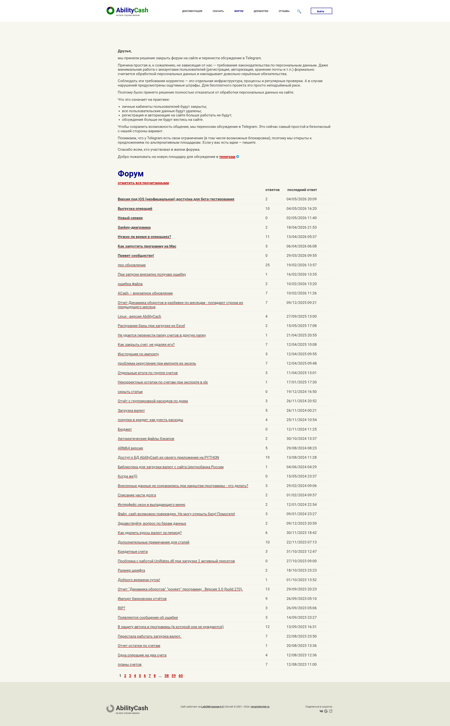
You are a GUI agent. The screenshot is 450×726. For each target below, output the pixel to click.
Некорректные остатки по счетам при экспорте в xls (163, 382)
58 (167, 676)
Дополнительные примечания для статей (153, 542)
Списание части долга (137, 495)
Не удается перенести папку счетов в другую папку (162, 335)
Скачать (218, 11)
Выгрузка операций (135, 208)
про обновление (132, 265)
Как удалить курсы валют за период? (150, 533)
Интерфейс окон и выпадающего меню (151, 504)
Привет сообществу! (136, 255)
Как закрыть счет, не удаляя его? (146, 344)
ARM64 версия (130, 448)
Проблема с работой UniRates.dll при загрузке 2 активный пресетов (176, 561)
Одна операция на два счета (142, 655)
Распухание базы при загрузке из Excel (151, 326)
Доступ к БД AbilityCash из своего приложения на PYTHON (168, 457)
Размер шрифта (131, 570)
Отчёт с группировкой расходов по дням (153, 401)
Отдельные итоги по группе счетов (148, 373)
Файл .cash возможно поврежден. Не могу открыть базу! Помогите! (176, 514)
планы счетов (130, 664)
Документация (192, 11)
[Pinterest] (325, 711)
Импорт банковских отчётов (142, 599)
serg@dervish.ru (260, 706)
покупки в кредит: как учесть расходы (150, 420)
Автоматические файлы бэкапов (146, 439)
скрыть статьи (130, 392)
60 (181, 676)
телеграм (227, 157)
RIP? (121, 608)
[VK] (321, 711)
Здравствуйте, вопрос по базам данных (152, 523)
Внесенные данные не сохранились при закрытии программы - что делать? (183, 486)
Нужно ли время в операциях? (144, 237)
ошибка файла (130, 284)
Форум (238, 11)
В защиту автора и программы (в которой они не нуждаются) (171, 627)
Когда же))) (127, 476)
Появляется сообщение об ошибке (148, 617)
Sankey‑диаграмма (134, 227)
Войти (320, 11)
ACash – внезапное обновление (145, 293)
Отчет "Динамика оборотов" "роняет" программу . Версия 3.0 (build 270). (180, 589)
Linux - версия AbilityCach (139, 316)
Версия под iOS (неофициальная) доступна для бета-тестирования (176, 199)
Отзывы (284, 11)
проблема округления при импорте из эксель (157, 363)
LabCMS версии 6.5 (212, 706)
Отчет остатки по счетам (139, 646)
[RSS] (330, 711)
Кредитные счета (133, 551)
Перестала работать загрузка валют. (149, 636)
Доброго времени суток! (139, 580)
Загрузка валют (131, 410)
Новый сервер (130, 218)
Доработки (261, 11)
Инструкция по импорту (138, 354)
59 (174, 676)
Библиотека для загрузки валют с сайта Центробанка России (171, 467)
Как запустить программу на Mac (147, 246)
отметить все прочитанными (143, 183)
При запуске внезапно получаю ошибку (152, 274)
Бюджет (125, 429)
